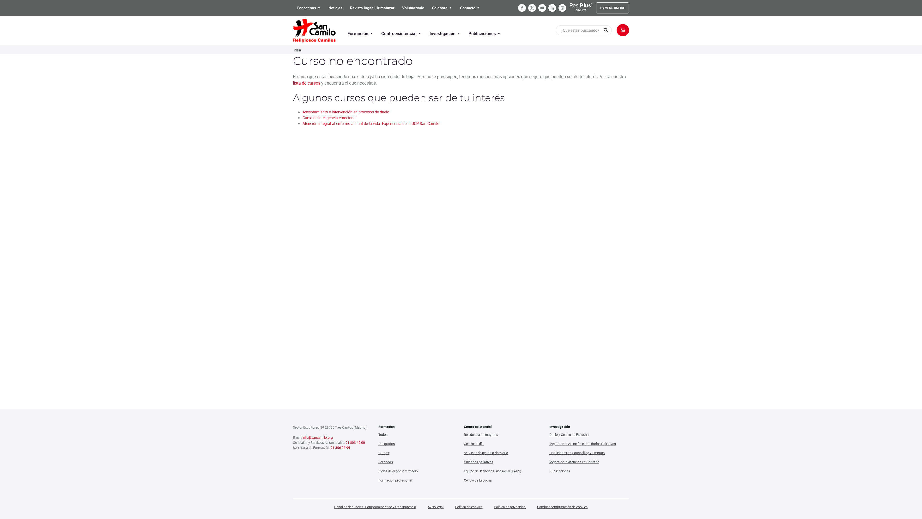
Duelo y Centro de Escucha (569, 434)
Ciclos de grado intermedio (398, 471)
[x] (532, 8)
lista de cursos (306, 83)
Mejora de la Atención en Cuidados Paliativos (582, 443)
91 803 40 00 (355, 442)
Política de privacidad (510, 507)
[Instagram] (562, 8)
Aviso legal (435, 507)
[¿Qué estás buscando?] (606, 30)
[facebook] (522, 8)
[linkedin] (552, 8)
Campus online (612, 8)
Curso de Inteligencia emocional (330, 117)
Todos (383, 434)
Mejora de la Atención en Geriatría (574, 462)
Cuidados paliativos (478, 462)
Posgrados (386, 443)
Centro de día (474, 443)
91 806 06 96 (340, 447)
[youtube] (542, 8)
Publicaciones (559, 471)
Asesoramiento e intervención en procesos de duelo (346, 112)
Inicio (297, 50)
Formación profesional (395, 480)
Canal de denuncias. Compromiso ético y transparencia (375, 507)
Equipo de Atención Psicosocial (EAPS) (492, 471)
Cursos (383, 453)
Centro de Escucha (478, 480)
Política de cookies (468, 507)
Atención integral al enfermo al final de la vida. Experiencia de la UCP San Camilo (371, 123)
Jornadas (385, 462)
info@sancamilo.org (318, 437)
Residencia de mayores (481, 434)
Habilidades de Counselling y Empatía (577, 453)
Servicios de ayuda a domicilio (486, 453)
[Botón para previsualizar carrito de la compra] (623, 30)
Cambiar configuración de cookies (562, 507)
